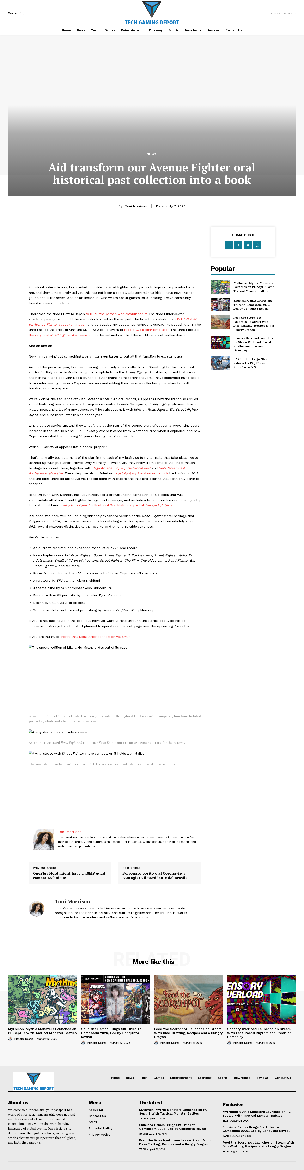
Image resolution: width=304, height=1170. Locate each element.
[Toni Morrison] (39, 909)
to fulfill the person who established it (116, 314)
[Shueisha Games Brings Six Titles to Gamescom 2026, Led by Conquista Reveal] (220, 304)
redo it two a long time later (146, 330)
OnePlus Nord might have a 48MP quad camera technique (69, 875)
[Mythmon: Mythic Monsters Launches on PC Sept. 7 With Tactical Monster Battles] (220, 287)
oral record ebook (142, 473)
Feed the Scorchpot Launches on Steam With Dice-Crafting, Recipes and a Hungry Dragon (253, 323)
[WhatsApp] (257, 245)
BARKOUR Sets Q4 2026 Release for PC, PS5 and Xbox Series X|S (250, 363)
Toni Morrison (136, 206)
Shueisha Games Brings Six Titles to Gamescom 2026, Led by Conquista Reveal (252, 305)
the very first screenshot (61, 335)
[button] (16, 13)
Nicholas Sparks (24, 1038)
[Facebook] (229, 245)
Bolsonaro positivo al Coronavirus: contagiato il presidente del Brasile (154, 875)
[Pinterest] (248, 245)
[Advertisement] (115, 256)
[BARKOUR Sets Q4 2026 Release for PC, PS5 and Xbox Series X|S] (220, 363)
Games (143, 1134)
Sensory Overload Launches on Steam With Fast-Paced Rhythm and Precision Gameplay (253, 344)
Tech (142, 1118)
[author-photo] (10, 1038)
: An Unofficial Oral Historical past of (116, 505)
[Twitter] (238, 245)
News (152, 154)
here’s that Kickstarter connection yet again (95, 637)
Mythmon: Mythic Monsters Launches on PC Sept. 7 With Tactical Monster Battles (253, 287)
